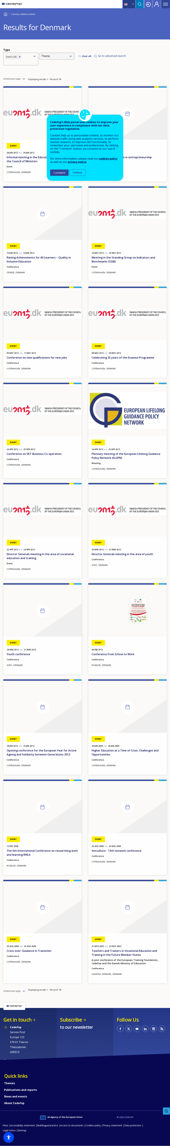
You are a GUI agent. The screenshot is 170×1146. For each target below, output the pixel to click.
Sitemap (22, 1130)
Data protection (132, 1125)
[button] (8, 1137)
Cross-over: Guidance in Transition (29, 951)
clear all (86, 56)
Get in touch (17, 1019)
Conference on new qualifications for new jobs (37, 357)
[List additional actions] (132, 4)
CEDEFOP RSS (162, 1028)
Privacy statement (112, 1125)
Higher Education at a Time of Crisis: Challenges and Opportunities (125, 752)
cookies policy (108, 158)
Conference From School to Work (113, 654)
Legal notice (9, 1130)
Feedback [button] (166, 1111)
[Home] (12, 4)
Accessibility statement (22, 1125)
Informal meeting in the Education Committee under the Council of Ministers (41, 159)
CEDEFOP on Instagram (153, 1028)
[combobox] (17, 62)
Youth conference (18, 654)
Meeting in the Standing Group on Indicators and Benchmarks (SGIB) (123, 259)
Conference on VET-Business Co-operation (34, 454)
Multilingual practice (47, 1125)
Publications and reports (20, 1090)
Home (5, 14)
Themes (9, 1083)
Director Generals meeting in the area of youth (122, 554)
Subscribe (71, 1019)
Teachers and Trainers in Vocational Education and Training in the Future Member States (124, 953)
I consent (59, 172)
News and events (15, 1096)
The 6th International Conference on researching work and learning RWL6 (42, 853)
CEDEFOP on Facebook (120, 1028)
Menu (165, 4)
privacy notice (77, 162)
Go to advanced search (112, 56)
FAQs (5, 1125)
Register (157, 4)
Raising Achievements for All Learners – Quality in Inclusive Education (39, 259)
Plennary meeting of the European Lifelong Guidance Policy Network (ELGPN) (126, 456)
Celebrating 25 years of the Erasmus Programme (123, 357)
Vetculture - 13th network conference (116, 851)
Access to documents (71, 1125)
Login (148, 4)
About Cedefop (14, 1103)
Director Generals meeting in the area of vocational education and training (40, 556)
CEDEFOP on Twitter (128, 1028)
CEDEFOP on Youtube (137, 1028)
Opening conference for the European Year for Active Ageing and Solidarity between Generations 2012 (42, 752)
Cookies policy (93, 1125)
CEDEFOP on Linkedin (145, 1028)
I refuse (77, 172)
